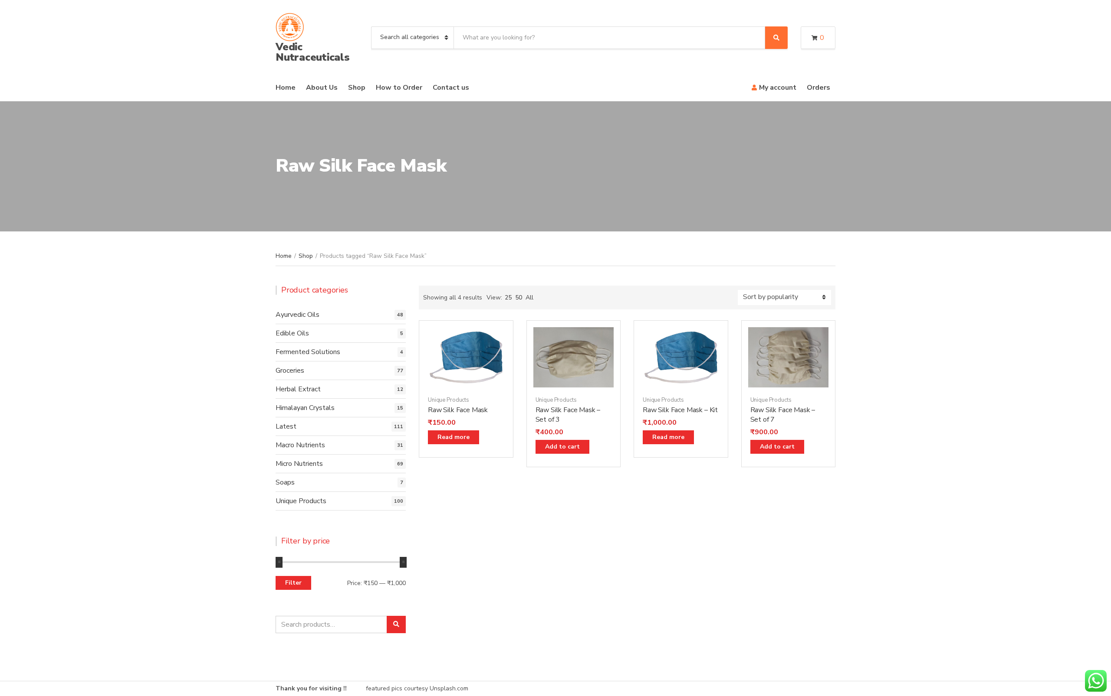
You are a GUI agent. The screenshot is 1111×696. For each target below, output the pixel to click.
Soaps (285, 482)
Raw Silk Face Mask (458, 410)
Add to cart (562, 446)
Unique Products (448, 400)
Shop (356, 87)
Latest (286, 426)
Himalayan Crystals (305, 408)
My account (777, 87)
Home (286, 87)
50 (518, 297)
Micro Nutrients (299, 463)
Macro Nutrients (300, 445)
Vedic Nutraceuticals (313, 52)
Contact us (451, 87)
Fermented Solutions (308, 352)
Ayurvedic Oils (297, 314)
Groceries (290, 370)
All (529, 297)
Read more (453, 437)
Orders (818, 87)
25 (508, 297)
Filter (293, 583)
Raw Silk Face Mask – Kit (680, 410)
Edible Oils (292, 333)
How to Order (399, 87)
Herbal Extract (298, 389)
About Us (322, 87)
